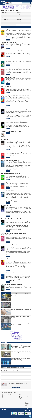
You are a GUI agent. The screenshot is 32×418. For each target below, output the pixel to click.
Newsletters (26, 397)
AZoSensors (9, 394)
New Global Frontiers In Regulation (8, 42)
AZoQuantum (9, 395)
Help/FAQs (20, 400)
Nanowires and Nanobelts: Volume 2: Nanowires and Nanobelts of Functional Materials (15, 96)
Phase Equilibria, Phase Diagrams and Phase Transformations (14, 218)
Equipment (15, 396)
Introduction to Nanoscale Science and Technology (12, 50)
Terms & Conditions (27, 400)
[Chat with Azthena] (30, 416)
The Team (20, 402)
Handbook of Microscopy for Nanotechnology (11, 121)
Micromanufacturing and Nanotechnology (10, 68)
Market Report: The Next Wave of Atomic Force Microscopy (21, 351)
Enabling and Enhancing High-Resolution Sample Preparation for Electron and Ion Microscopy (14, 377)
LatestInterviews (16, 293)
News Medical (9, 397)
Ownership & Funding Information (26, 405)
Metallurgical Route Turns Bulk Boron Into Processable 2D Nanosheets (20, 317)
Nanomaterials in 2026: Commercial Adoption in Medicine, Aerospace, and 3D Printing (21, 344)
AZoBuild (3, 398)
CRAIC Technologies (4, 368)
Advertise (26, 399)
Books (20, 394)
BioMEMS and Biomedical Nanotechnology (10, 173)
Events (20, 396)
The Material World (5, 139)
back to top (28, 408)
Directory (15, 400)
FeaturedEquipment (26, 293)
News (14, 394)
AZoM (2, 394)
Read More (7, 39)
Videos (15, 397)
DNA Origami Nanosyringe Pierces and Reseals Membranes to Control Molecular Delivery (21, 324)
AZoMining (3, 399)
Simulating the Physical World (7, 258)
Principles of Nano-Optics (6, 205)
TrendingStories (6, 293)
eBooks (20, 395)
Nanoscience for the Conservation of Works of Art (11, 131)
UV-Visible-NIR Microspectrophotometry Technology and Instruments (12, 367)
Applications (21, 398)
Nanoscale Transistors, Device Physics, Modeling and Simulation (15, 152)
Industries (20, 399)
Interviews (15, 399)
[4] (6, 319)
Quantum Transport (5, 107)
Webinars (15, 398)
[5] (6, 326)
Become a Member (27, 396)
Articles (15, 395)
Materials (20, 397)
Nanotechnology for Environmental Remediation (11, 284)
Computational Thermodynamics (8, 190)
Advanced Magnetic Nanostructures (9, 77)
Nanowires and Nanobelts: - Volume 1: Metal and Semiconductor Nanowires (15, 59)
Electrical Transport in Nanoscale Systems (10, 29)
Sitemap (20, 401)
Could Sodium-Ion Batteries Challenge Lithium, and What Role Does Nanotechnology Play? (20, 359)
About (25, 394)
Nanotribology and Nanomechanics (8, 182)
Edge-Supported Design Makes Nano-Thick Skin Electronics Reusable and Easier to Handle (21, 310)
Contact (26, 398)
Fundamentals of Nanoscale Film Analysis (10, 272)
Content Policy (26, 403)
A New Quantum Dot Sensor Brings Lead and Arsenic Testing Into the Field (21, 295)
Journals (15, 401)
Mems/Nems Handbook (6, 86)
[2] (6, 304)
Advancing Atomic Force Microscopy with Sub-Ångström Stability (11, 373)
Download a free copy (16, 387)
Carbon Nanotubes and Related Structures (10, 160)
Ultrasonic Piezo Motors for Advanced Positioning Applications (11, 370)
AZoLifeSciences (10, 398)
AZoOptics (3, 397)
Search (26, 395)
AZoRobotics (3, 395)
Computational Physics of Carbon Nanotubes (11, 244)
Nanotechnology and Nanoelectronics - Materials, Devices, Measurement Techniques (14, 234)
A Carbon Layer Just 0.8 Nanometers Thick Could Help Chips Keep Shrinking (21, 302)
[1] (6, 297)
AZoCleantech (3, 396)
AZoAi (8, 396)
